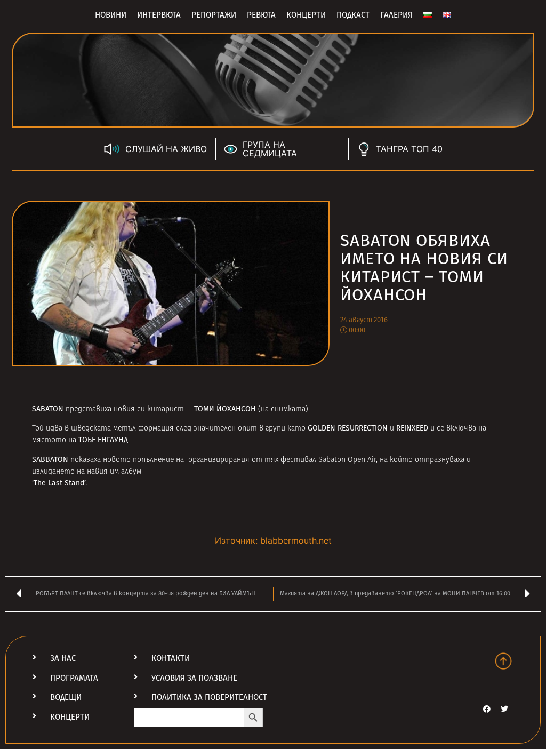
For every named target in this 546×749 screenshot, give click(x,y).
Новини (110, 15)
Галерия (396, 15)
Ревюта (261, 15)
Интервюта (159, 15)
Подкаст (353, 15)
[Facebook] (486, 709)
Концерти (306, 15)
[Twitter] (504, 709)
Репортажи (213, 15)
